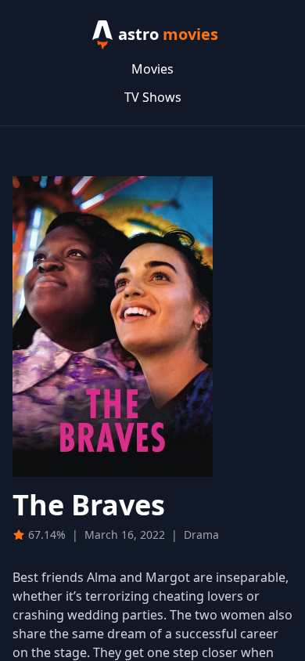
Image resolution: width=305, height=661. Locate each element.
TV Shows (152, 97)
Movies (152, 69)
